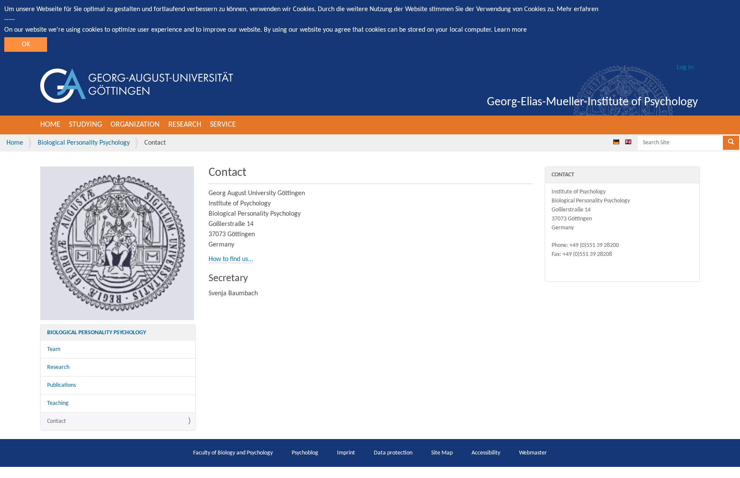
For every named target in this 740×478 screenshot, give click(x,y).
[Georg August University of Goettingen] (136, 85)
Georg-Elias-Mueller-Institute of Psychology (592, 102)
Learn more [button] (510, 30)
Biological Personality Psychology (84, 143)
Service (223, 125)
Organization (135, 125)
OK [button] (26, 44)
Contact (56, 421)
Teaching (58, 403)
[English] (628, 141)
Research (184, 125)
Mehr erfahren (577, 9)
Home (50, 125)
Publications (61, 385)
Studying (85, 125)
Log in (685, 67)
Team (53, 349)
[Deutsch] (616, 141)
